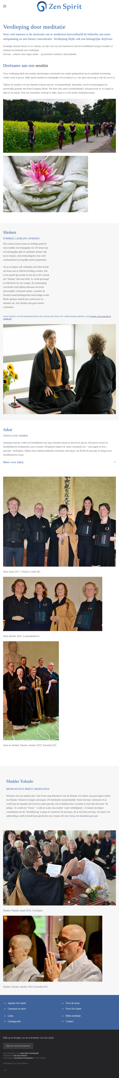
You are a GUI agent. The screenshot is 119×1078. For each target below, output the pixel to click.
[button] (4, 6)
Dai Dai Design (20, 1056)
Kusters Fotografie (23, 1058)
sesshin (41, 65)
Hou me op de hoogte (20, 1046)
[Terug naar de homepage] (59, 6)
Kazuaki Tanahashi (29, 1053)
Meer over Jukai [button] (13, 462)
